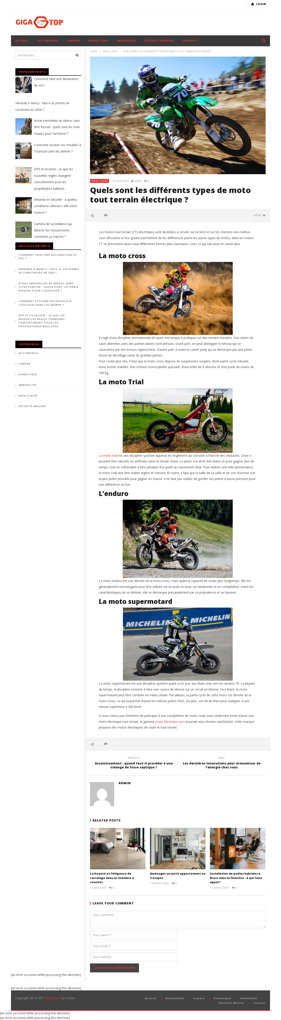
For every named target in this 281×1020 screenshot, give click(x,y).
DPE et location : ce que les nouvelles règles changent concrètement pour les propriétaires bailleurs (41, 321)
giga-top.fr (53, 998)
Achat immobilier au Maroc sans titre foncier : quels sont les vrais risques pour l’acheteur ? (48, 287)
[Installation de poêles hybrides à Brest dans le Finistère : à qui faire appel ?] (237, 848)
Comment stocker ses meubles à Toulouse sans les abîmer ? (45, 302)
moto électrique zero (170, 721)
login (261, 4)
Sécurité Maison (158, 41)
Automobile (47, 41)
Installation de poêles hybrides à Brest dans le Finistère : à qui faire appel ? (236, 877)
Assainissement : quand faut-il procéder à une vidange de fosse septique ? (134, 763)
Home (93, 51)
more (258, 215)
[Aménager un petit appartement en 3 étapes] (177, 848)
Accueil (21, 41)
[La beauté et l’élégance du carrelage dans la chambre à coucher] (118, 848)
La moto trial (108, 455)
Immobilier (126, 41)
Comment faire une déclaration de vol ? (47, 256)
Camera (73, 41)
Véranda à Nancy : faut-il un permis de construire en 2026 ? (48, 270)
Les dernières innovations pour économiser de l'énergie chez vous (222, 763)
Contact (189, 41)
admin (138, 181)
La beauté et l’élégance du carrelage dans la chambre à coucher (112, 877)
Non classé (110, 51)
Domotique (98, 41)
